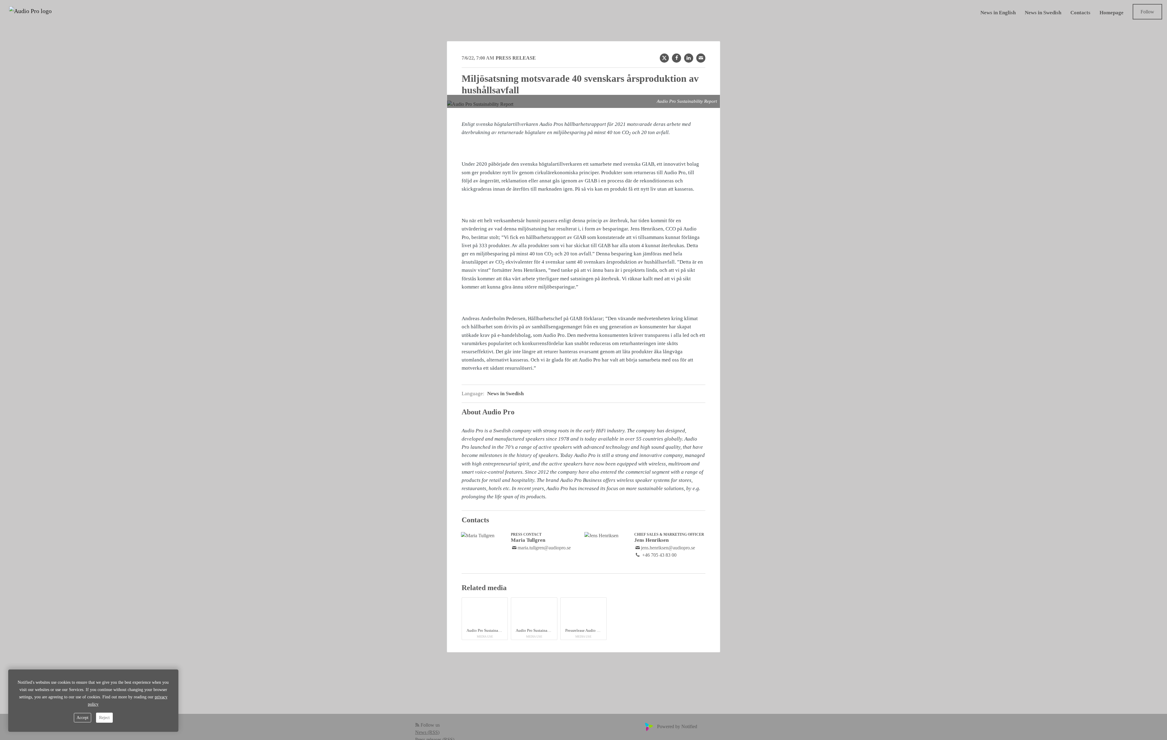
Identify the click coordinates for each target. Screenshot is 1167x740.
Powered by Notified (677, 726)
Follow (1147, 11)
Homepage (1112, 13)
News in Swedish (1043, 13)
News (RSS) (427, 732)
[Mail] (700, 58)
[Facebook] (676, 58)
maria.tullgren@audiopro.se (544, 547)
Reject (104, 717)
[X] (664, 58)
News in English (998, 13)
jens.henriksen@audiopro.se (668, 547)
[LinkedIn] (688, 58)
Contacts (1080, 13)
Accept (82, 717)
